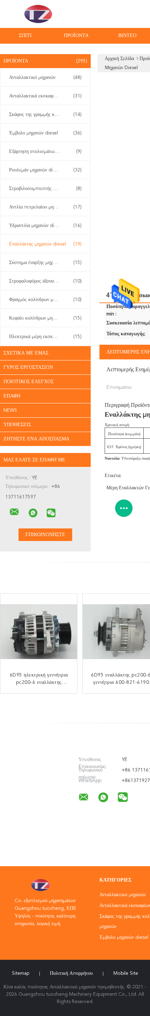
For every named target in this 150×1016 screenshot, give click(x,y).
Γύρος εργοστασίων (28, 367)
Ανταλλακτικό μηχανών (45, 77)
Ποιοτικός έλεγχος (28, 381)
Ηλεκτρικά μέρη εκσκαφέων (45, 336)
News (10, 410)
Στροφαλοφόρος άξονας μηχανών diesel (47, 281)
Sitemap (20, 973)
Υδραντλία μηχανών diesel (45, 225)
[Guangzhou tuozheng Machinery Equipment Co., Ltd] (14, 512)
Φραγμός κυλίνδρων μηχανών (45, 299)
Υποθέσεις (17, 424)
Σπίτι (25, 35)
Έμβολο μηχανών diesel (45, 133)
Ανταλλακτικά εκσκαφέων (45, 96)
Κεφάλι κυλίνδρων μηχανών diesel (45, 318)
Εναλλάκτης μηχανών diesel (45, 244)
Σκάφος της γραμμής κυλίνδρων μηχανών (47, 114)
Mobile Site (125, 973)
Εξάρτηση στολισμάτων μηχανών (45, 151)
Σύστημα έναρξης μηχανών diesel (45, 262)
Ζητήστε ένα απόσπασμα (36, 439)
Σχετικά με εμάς (25, 353)
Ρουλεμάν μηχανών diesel (45, 170)
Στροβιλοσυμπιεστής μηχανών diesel (46, 188)
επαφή (11, 396)
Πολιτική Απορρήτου (71, 973)
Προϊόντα (76, 35)
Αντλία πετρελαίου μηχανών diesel (45, 207)
